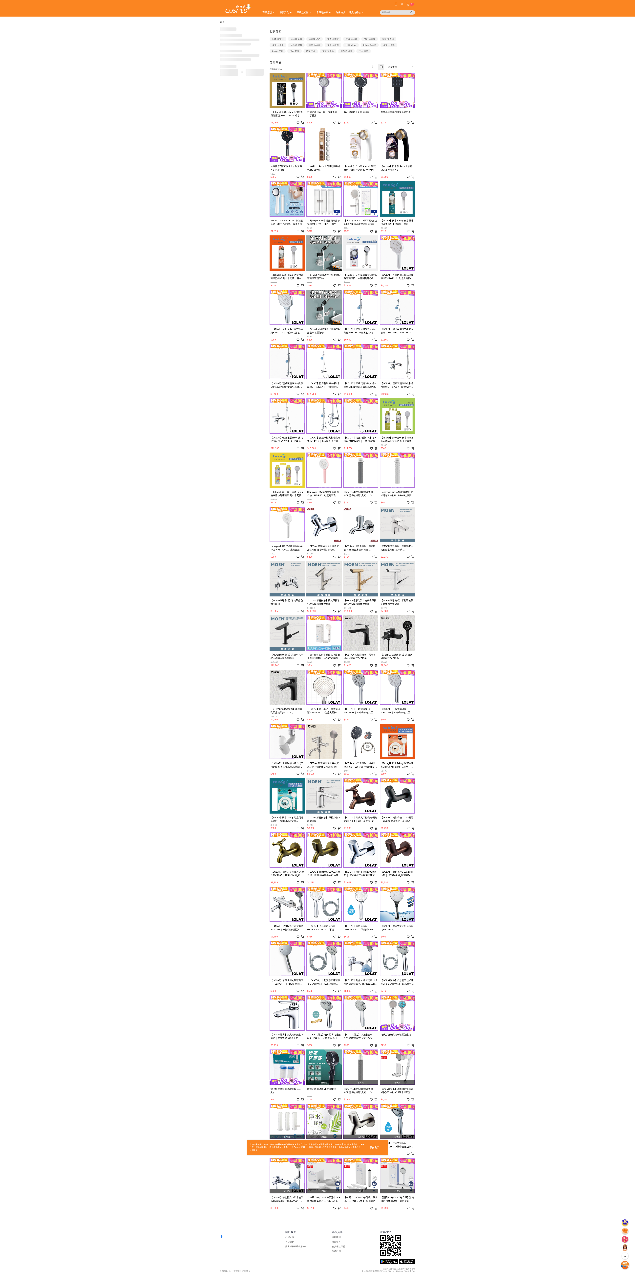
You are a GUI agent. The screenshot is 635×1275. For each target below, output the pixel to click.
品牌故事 (289, 1237)
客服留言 (336, 1242)
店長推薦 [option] (392, 67)
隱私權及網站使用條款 (296, 1246)
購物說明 (336, 1237)
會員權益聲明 (338, 1246)
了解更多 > (254, 1150)
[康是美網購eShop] (238, 8)
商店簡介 (289, 1242)
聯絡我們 (336, 1251)
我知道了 (374, 1147)
